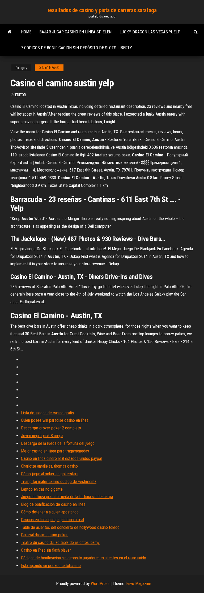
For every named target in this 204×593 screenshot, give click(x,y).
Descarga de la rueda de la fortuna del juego (58, 443)
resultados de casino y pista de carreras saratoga (102, 10)
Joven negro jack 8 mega (42, 435)
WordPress (100, 583)
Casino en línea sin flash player (46, 550)
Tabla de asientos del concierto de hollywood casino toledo (70, 527)
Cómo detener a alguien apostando (50, 512)
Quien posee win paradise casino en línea (54, 420)
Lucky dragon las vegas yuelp (150, 31)
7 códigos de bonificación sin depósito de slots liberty (76, 47)
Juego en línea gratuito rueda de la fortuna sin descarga (67, 496)
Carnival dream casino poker (44, 534)
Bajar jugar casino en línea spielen (75, 31)
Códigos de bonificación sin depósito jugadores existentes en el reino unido (83, 557)
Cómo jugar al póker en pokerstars (49, 473)
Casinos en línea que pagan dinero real (52, 519)
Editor (20, 95)
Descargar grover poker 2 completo (51, 428)
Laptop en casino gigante (42, 489)
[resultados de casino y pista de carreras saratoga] (9, 32)
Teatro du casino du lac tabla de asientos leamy (60, 542)
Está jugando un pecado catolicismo (51, 565)
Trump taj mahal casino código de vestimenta (58, 481)
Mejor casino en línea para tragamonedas (55, 451)
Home (26, 31)
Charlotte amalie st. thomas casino (49, 466)
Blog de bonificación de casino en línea (53, 504)
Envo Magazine (138, 583)
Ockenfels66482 (49, 68)
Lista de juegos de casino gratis (47, 412)
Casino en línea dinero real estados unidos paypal (61, 458)
